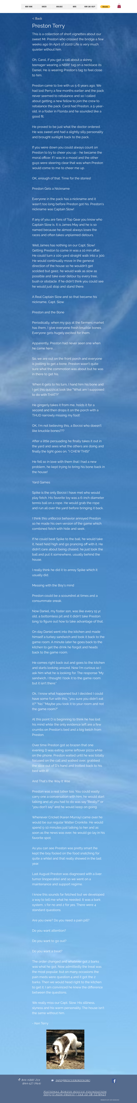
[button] (119, 6)
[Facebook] (114, 1081)
